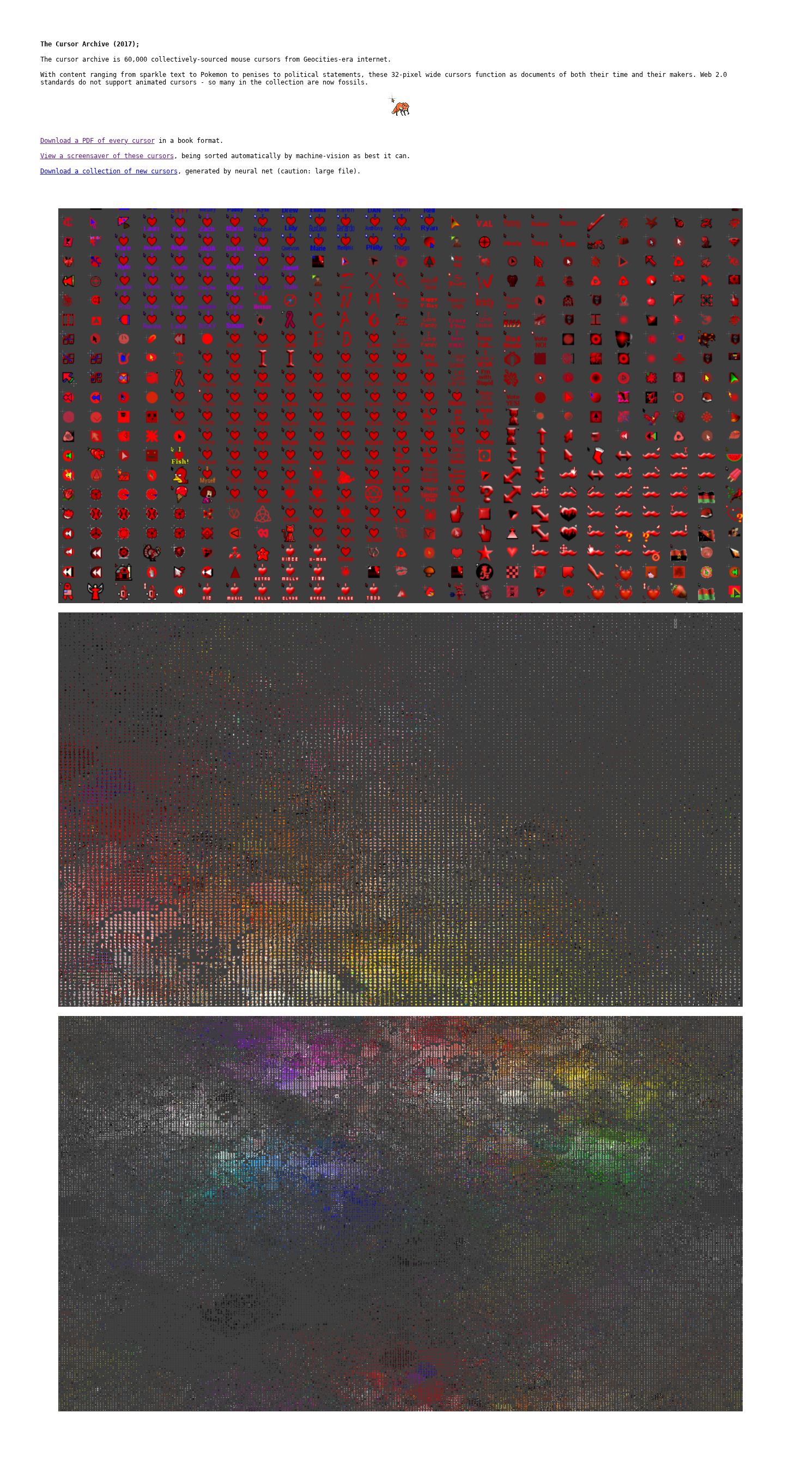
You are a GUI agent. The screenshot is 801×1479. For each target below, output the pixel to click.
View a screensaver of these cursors (107, 156)
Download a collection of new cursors (109, 171)
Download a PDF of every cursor (97, 141)
